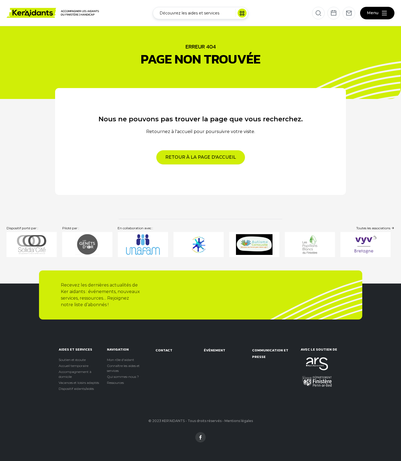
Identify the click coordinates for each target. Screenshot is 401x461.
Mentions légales (239, 421)
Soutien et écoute (72, 360)
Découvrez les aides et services (189, 12)
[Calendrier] (333, 13)
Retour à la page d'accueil (200, 157)
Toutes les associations (373, 228)
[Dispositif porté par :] (32, 244)
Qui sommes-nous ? (123, 377)
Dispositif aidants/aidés (76, 389)
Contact (163, 350)
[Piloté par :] (87, 244)
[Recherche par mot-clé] (318, 13)
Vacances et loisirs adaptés (79, 383)
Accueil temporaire (73, 366)
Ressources (115, 383)
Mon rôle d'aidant (120, 360)
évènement (214, 350)
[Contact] (349, 13)
